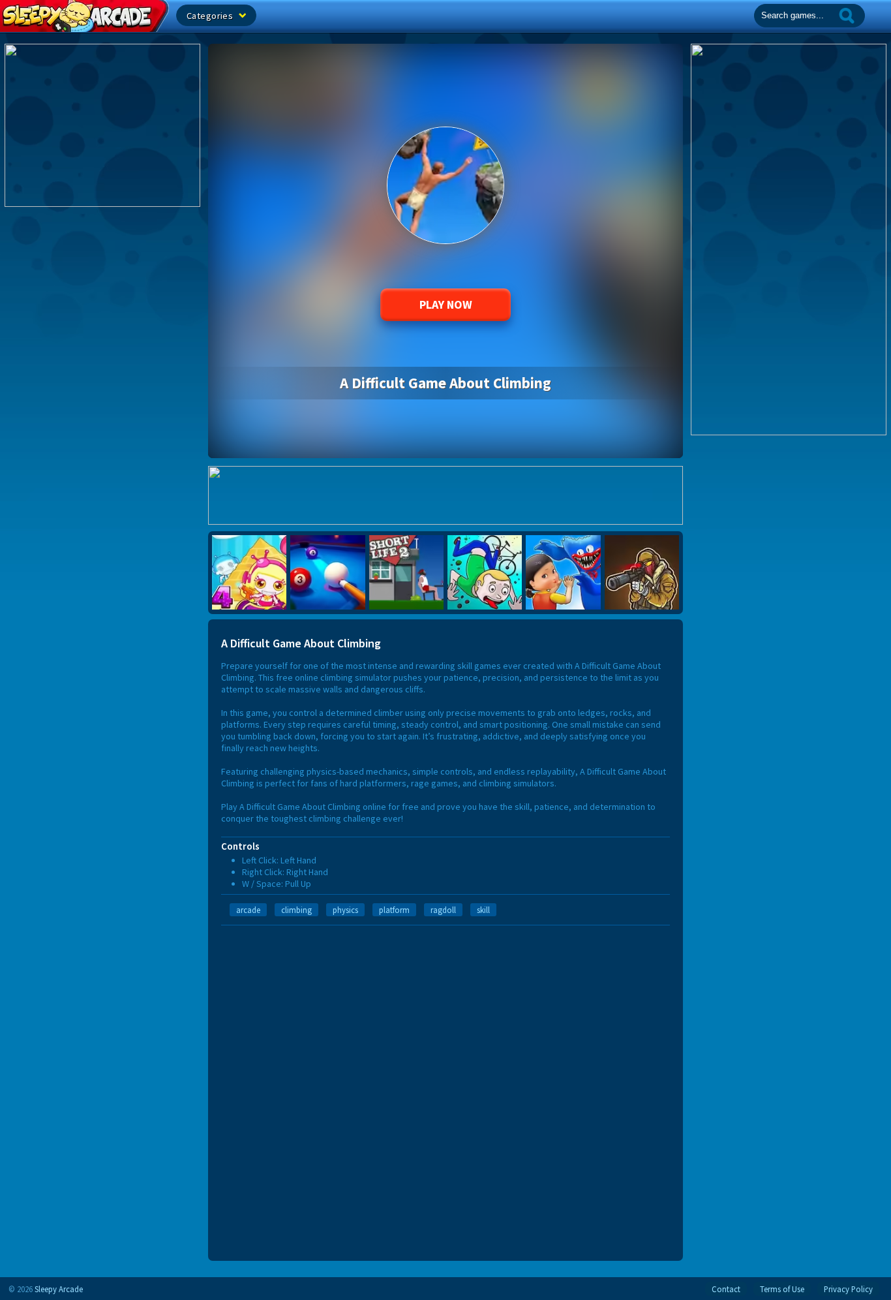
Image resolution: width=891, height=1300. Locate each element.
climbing (296, 910)
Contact (726, 1289)
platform (394, 910)
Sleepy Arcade (59, 1289)
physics (345, 910)
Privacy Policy (848, 1289)
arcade (248, 910)
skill (483, 910)
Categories (211, 16)
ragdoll (443, 910)
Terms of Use (782, 1289)
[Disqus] (445, 1088)
